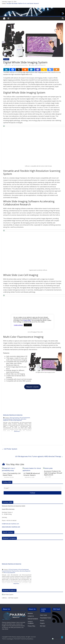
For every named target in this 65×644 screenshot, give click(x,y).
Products (6, 59)
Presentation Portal (45, 618)
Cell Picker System (9, 449)
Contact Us (31, 616)
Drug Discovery (16, 419)
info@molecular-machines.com (10, 524)
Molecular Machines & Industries (12, 415)
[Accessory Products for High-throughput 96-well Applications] (48, 468)
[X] (19, 69)
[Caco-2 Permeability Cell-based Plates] (12, 468)
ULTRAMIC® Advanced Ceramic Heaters (31, 474)
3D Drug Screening (14, 417)
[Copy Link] (44, 69)
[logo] (14, 613)
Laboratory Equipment (40, 65)
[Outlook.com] (31, 69)
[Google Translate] (50, 69)
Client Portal (43, 615)
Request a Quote (32, 387)
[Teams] (38, 69)
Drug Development (7, 419)
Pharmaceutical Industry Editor (20, 65)
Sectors (42, 620)
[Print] (25, 69)
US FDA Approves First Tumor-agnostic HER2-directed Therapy (39, 456)
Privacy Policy (31, 626)
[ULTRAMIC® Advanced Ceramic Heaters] (32, 468)
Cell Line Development (24, 417)
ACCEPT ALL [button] (28, 325)
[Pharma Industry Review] (4, 18)
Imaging (32, 65)
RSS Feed (42, 626)
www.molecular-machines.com (11, 527)
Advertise (30, 613)
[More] (56, 69)
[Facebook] (13, 69)
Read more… (17, 431)
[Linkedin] (6, 69)
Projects (42, 623)
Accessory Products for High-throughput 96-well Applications (53, 473)
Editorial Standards (33, 619)
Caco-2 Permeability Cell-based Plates (12, 474)
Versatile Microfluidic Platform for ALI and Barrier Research (22, 3)
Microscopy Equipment (16, 420)
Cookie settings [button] (18, 325)
